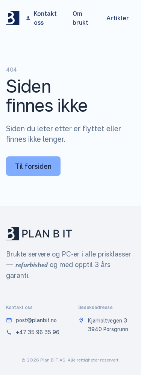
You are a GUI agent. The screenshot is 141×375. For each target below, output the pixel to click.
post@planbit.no (36, 320)
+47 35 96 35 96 (37, 332)
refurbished (31, 264)
